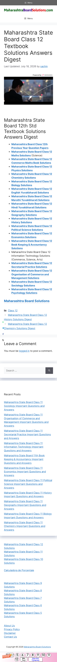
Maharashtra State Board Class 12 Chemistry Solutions (31, 175)
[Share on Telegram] (3, 328)
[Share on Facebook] (3, 334)
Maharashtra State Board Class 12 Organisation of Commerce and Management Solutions (31, 274)
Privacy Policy (12, 629)
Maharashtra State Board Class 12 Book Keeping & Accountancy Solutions (31, 244)
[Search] (49, 370)
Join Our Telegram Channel (35, 659)
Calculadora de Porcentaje (19, 570)
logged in (24, 350)
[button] (28, 657)
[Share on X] (3, 340)
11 (49, 655)
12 (16, 659)
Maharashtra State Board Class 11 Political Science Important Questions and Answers (28, 484)
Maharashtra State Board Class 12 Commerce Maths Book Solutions (31, 161)
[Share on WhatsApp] (3, 322)
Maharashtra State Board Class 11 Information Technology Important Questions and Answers (23, 447)
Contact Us (10, 636)
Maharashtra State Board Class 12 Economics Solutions (31, 235)
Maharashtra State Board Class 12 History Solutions (31, 220)
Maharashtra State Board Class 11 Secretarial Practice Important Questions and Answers (27, 434)
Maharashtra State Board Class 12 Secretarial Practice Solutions (31, 265)
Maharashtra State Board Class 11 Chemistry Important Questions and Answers (24, 526)
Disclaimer (10, 633)
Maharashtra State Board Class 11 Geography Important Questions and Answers (25, 505)
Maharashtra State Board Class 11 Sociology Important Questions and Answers (24, 406)
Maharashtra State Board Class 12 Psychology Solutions (31, 291)
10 (43, 655)
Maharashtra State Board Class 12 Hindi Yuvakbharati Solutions (31, 205)
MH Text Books (23, 659)
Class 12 (12, 310)
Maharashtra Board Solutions (26, 301)
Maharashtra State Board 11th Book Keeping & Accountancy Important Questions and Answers (24, 459)
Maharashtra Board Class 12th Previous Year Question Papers (29, 146)
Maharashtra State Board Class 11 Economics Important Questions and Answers (25, 471)
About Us (9, 625)
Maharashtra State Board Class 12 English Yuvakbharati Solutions (31, 190)
